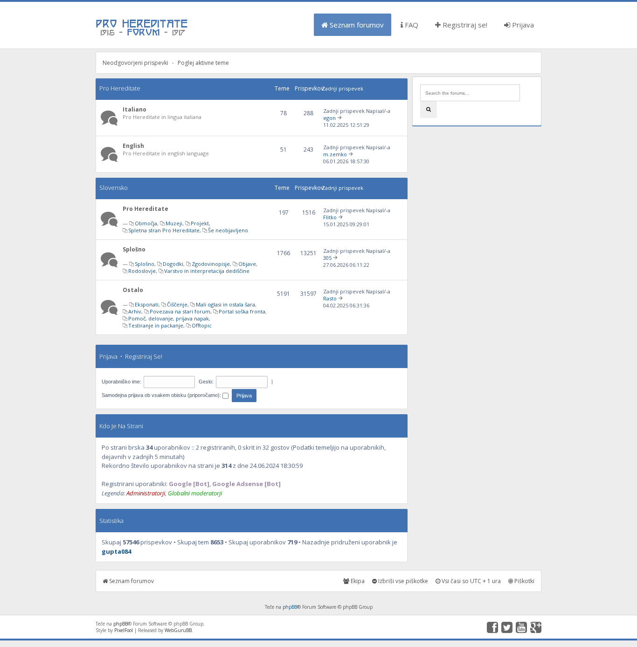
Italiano (134, 109)
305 (327, 257)
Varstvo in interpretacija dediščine (206, 270)
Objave (247, 263)
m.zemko (335, 154)
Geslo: (206, 381)
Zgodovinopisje (211, 263)
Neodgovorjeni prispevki (135, 63)
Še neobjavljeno (228, 230)
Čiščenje (177, 304)
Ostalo (133, 290)
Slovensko (113, 187)
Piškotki (523, 581)
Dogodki (173, 263)
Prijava (522, 24)
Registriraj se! (464, 24)
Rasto (330, 298)
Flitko (330, 217)
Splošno (134, 249)
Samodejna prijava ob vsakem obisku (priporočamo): (162, 395)
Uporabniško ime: (121, 381)
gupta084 (116, 551)
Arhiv (134, 311)
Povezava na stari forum (180, 311)
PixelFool (123, 630)
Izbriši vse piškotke (402, 581)
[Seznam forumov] (142, 35)
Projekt (200, 223)
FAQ (410, 24)
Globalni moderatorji (195, 493)
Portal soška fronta (242, 311)
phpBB (290, 607)
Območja (146, 223)
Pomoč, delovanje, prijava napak (168, 318)
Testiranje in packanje (155, 325)
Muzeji (174, 223)
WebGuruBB (178, 630)
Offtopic (202, 325)
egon (329, 117)
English (133, 146)
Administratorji (145, 493)
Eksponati (147, 304)
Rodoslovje (142, 270)
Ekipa (357, 581)
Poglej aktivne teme (203, 63)
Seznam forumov (356, 24)
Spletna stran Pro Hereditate (164, 230)
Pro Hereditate (119, 88)
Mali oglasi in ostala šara (225, 304)
